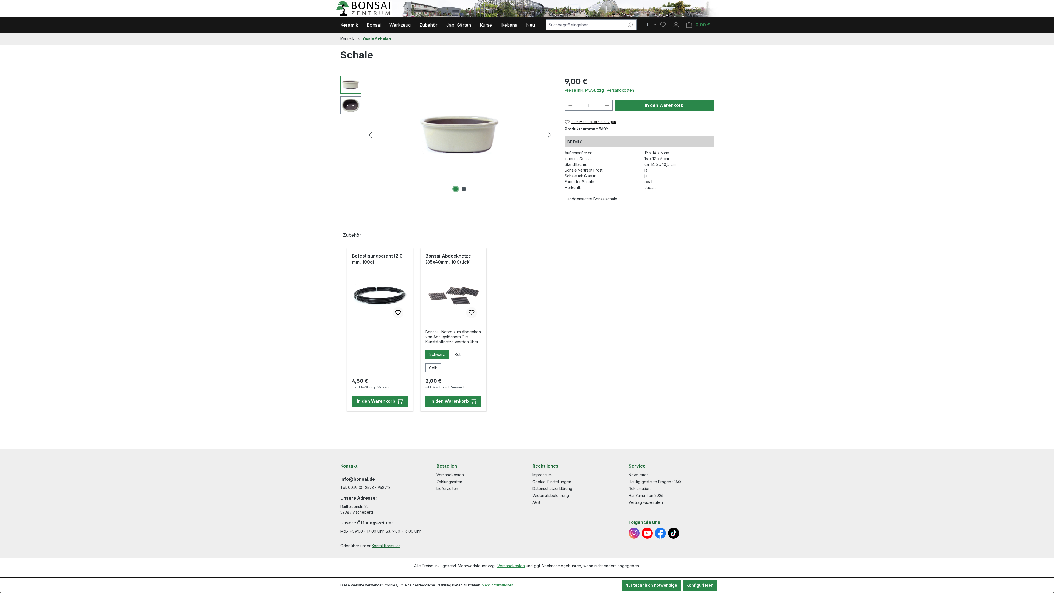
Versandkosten (450, 474)
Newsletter (638, 474)
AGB (536, 502)
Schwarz (437, 354)
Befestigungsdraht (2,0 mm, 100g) (377, 259)
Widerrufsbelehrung (550, 495)
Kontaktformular (386, 545)
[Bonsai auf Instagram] (634, 533)
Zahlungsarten (449, 481)
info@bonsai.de (357, 479)
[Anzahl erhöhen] (607, 105)
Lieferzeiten (447, 488)
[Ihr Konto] (676, 24)
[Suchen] (630, 24)
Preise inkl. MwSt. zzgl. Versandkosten (599, 90)
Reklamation (640, 488)
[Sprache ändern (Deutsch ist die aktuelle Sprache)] (651, 25)
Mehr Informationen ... (499, 585)
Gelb (433, 367)
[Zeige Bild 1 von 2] (455, 189)
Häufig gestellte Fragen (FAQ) (656, 481)
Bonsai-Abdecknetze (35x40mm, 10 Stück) (448, 259)
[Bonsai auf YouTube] (647, 533)
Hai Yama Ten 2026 (646, 495)
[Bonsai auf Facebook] (660, 533)
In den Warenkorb (664, 105)
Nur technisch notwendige (651, 585)
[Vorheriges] (370, 135)
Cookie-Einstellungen (551, 481)
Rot (458, 354)
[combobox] (585, 24)
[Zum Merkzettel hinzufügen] (398, 312)
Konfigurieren (699, 585)
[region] (447, 135)
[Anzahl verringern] (570, 105)
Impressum (542, 474)
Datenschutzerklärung (552, 488)
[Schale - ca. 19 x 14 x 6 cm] (460, 135)
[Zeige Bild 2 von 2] (464, 189)
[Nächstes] (549, 135)
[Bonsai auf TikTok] (673, 533)
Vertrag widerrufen (646, 502)
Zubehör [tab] (352, 235)
